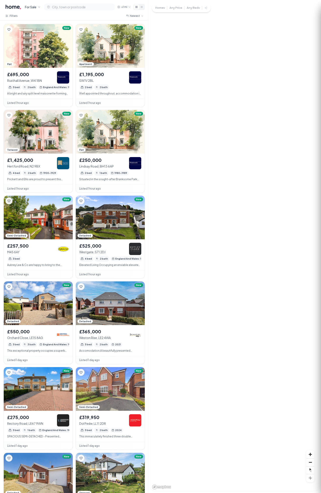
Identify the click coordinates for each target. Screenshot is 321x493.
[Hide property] (17, 29)
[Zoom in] (310, 454)
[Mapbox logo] (161, 487)
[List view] (141, 7)
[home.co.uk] (13, 7)
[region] (235, 246)
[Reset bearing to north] (310, 470)
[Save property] (8, 29)
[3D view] (310, 478)
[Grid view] (136, 7)
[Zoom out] (310, 462)
